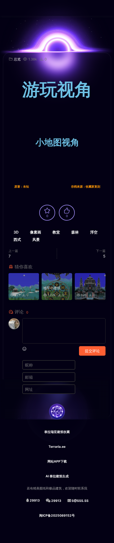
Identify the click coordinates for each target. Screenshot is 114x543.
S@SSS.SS (80, 501)
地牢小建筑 (51, 288)
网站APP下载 (57, 461)
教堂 (56, 232)
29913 (35, 500)
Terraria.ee (57, 447)
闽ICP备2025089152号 (57, 515)
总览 (17, 59)
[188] (23, 278)
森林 (75, 232)
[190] (90, 278)
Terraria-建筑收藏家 (12, 8)
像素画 (35, 232)
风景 (36, 239)
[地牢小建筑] (57, 278)
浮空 (94, 232)
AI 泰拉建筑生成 (57, 476)
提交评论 (92, 351)
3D (16, 232)
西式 (17, 239)
